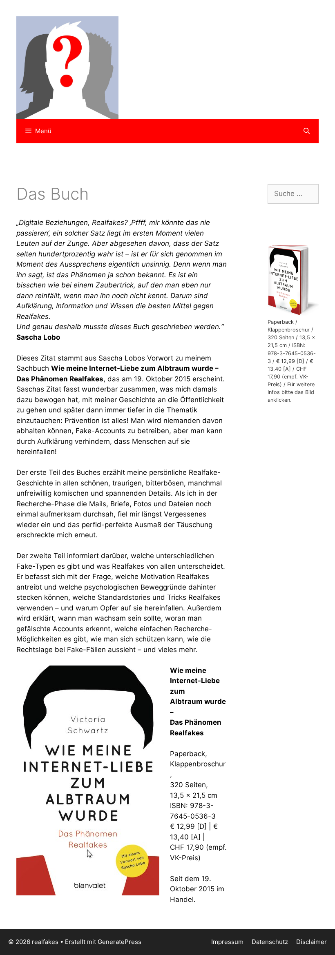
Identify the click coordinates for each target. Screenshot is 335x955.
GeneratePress (119, 942)
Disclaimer (311, 942)
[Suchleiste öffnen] (307, 131)
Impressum (227, 942)
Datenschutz (270, 942)
